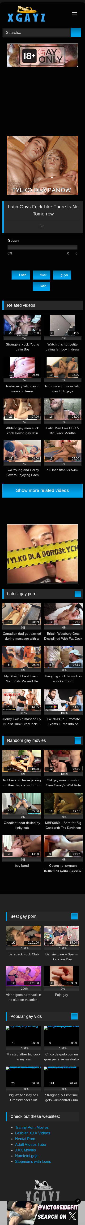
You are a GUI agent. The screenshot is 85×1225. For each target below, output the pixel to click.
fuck (43, 275)
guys (64, 275)
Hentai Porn (25, 1139)
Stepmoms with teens (33, 1161)
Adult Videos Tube (30, 1144)
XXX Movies (25, 1150)
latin (43, 286)
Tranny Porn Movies (32, 1127)
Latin (22, 275)
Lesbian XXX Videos (32, 1133)
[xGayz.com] (34, 14)
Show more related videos (42, 490)
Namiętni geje (26, 1156)
